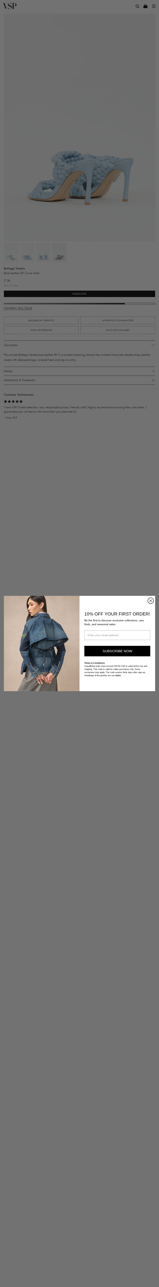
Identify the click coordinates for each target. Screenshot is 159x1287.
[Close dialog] (151, 601)
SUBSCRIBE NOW (117, 651)
